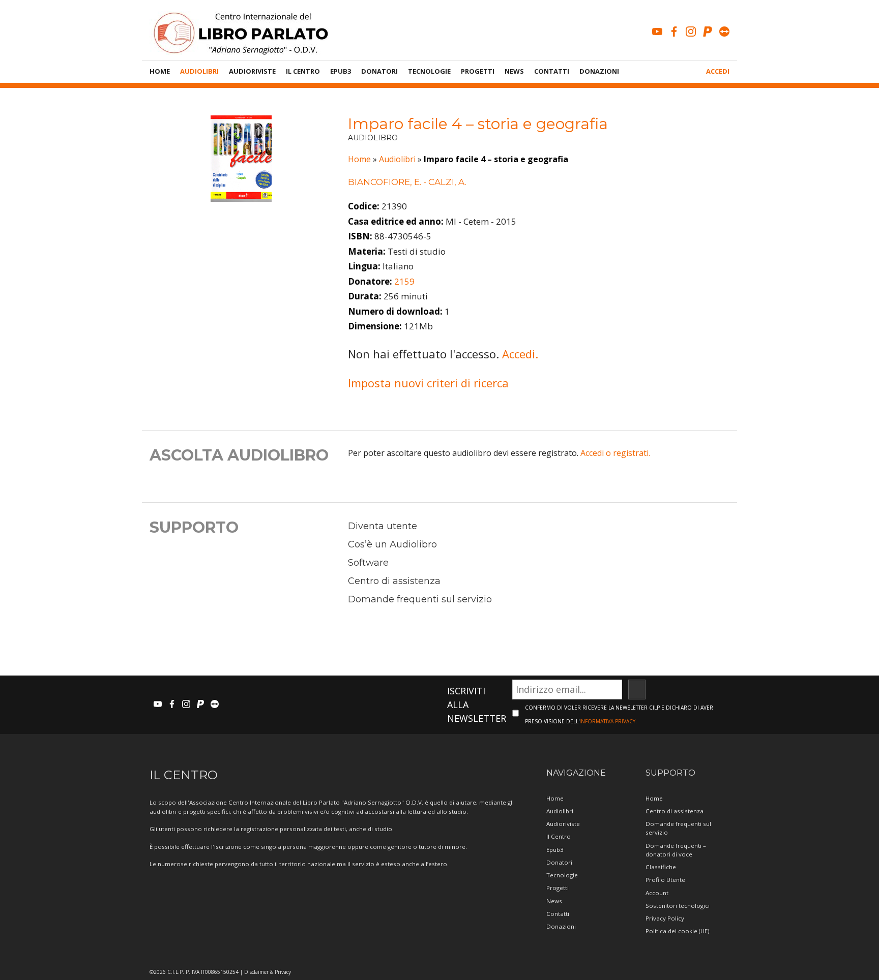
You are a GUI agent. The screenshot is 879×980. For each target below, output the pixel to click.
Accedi (717, 71)
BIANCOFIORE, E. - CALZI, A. (407, 182)
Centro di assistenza (394, 581)
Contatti (551, 71)
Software (368, 562)
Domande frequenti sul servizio (420, 599)
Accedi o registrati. (615, 452)
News (514, 71)
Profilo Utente (665, 879)
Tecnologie (429, 71)
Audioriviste (252, 71)
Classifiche (661, 867)
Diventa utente (382, 526)
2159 (404, 281)
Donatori (379, 71)
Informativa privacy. (608, 721)
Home (160, 71)
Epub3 (340, 71)
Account (657, 893)
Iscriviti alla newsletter (476, 704)
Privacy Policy (665, 918)
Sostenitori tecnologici (678, 905)
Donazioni (599, 71)
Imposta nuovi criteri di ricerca (428, 382)
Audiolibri (199, 71)
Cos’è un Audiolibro (392, 544)
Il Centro (303, 71)
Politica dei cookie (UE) (677, 931)
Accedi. (520, 353)
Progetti (477, 71)
